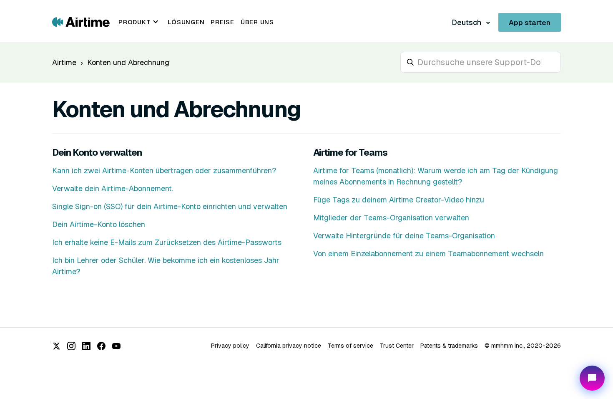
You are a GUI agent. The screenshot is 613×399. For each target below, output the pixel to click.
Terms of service (350, 345)
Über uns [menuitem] (257, 22)
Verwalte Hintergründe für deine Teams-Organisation (404, 235)
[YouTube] (116, 346)
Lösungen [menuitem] (186, 22)
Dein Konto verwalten (97, 152)
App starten (529, 22)
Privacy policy (230, 345)
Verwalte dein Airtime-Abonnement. (112, 188)
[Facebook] (101, 346)
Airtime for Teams (350, 152)
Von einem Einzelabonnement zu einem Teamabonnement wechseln (428, 253)
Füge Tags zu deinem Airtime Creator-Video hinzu (398, 200)
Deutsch (467, 22)
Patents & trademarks (449, 345)
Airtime (64, 62)
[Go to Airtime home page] (81, 21)
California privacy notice (288, 345)
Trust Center (397, 345)
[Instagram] (71, 346)
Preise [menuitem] (222, 22)
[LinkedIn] (86, 346)
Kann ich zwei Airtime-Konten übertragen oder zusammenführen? (164, 170)
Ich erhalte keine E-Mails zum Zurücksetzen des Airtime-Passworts (166, 242)
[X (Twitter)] (56, 346)
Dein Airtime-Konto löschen (98, 224)
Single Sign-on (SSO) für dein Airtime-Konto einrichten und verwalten (169, 206)
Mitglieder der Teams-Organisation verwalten (391, 217)
